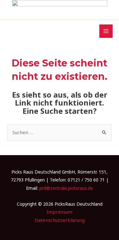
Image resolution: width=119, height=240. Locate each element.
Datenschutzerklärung (60, 220)
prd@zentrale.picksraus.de (66, 188)
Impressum (59, 212)
